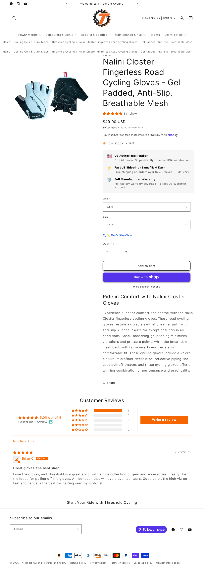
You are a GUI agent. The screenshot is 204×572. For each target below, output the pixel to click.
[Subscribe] (77, 529)
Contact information (167, 562)
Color (106, 198)
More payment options (146, 286)
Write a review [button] (164, 420)
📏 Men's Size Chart (119, 235)
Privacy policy (98, 562)
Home (6, 42)
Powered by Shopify (54, 562)
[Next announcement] (137, 4)
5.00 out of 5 (50, 417)
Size (105, 216)
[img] (23, 452)
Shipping (108, 127)
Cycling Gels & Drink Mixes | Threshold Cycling (44, 42)
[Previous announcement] (66, 4)
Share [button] (111, 382)
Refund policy (78, 562)
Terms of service (120, 562)
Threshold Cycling (31, 562)
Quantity (108, 243)
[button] (14, 18)
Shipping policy (143, 562)
